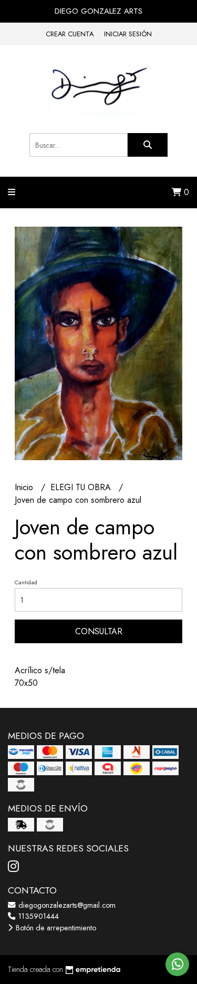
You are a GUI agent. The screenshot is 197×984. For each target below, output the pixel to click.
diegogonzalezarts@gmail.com (66, 905)
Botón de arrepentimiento (55, 927)
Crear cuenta (70, 34)
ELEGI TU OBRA (81, 487)
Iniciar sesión (128, 34)
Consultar (98, 631)
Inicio (25, 487)
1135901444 (37, 916)
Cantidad (26, 582)
